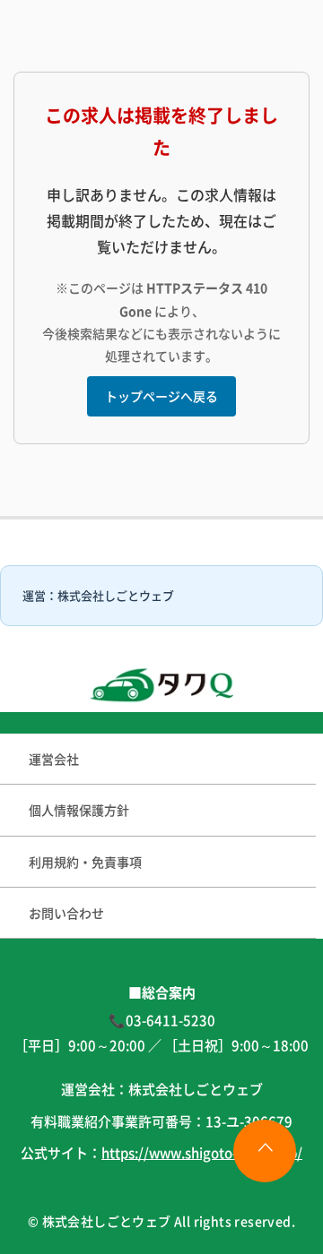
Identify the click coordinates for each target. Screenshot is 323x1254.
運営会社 (54, 759)
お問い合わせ (66, 913)
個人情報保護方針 (79, 810)
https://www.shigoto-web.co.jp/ (201, 1152)
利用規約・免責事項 (85, 862)
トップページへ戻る (161, 396)
